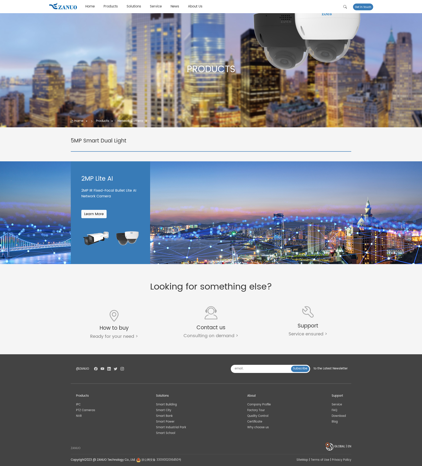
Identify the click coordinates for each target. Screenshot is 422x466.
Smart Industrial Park (171, 427)
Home (90, 6)
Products (111, 6)
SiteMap (302, 460)
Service (156, 6)
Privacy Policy (341, 460)
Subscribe (300, 368)
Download (339, 416)
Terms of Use (320, 460)
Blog (335, 421)
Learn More (94, 214)
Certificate (254, 421)
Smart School (165, 433)
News (175, 6)
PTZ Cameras (85, 410)
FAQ (334, 410)
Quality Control (257, 416)
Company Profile (259, 404)
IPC (78, 404)
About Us (195, 6)
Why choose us (258, 427)
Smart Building (166, 404)
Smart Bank (164, 416)
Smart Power (165, 421)
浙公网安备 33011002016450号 (160, 460)
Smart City (163, 410)
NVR (79, 416)
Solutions (134, 6)
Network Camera (130, 120)
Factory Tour (256, 410)
